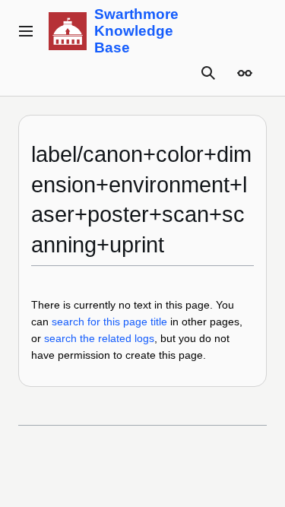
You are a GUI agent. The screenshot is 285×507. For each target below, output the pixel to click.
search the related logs (99, 338)
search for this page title (109, 321)
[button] (26, 31)
